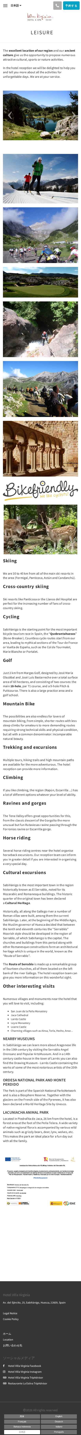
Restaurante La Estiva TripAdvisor (27, 1383)
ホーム (7, 1333)
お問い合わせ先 (12, 1345)
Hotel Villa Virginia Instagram (25, 1371)
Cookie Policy (11, 1319)
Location (8, 1339)
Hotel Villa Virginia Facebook (24, 1366)
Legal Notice (10, 1313)
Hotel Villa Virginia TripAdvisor (25, 1377)
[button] (8, 115)
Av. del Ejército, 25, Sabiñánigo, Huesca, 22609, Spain (34, 1302)
